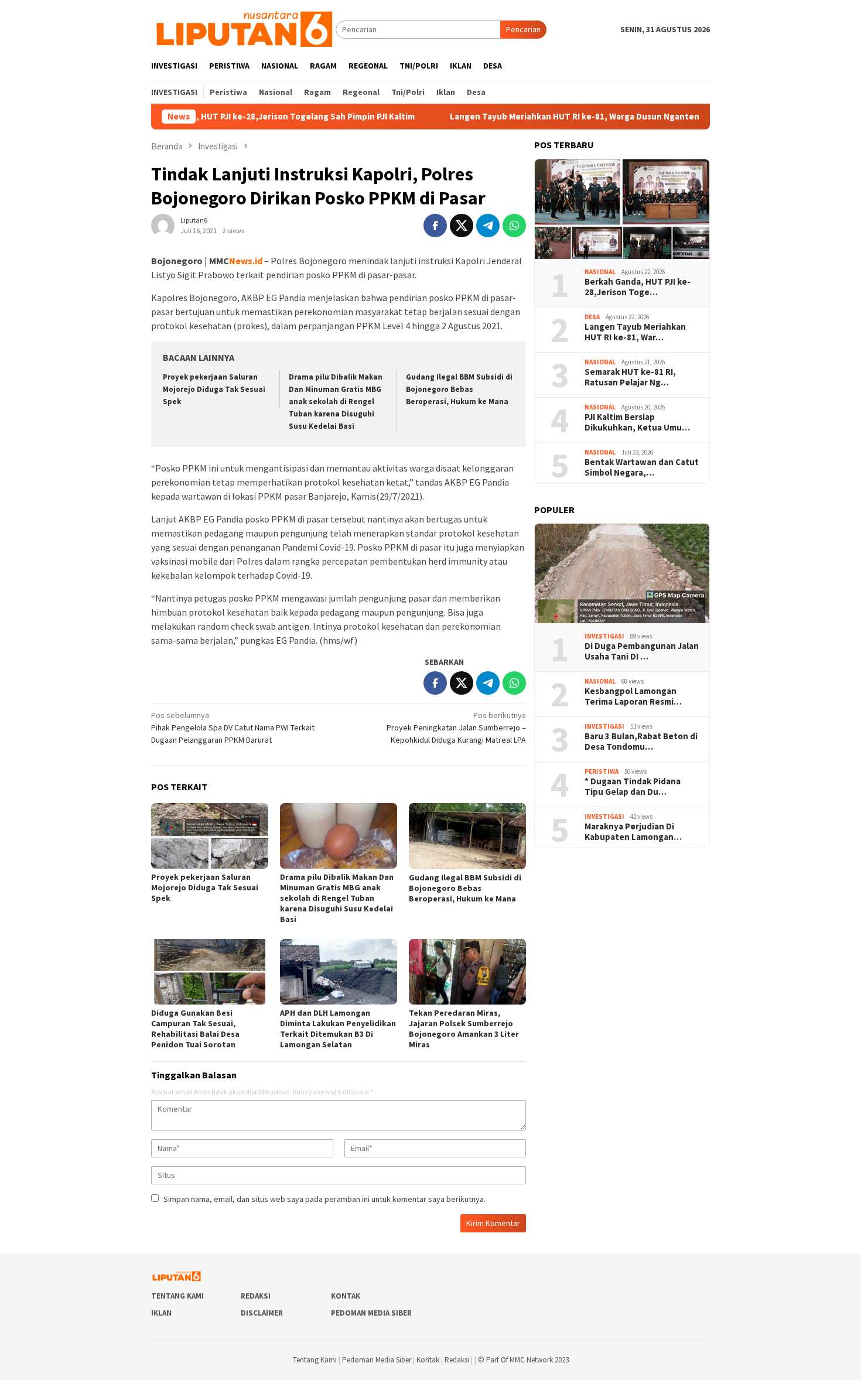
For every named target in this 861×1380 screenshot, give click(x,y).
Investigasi (604, 636)
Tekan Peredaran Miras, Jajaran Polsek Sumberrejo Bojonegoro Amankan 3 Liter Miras (464, 1028)
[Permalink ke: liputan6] (163, 224)
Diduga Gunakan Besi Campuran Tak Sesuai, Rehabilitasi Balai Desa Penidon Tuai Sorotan (195, 1028)
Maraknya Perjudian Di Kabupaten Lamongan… (633, 831)
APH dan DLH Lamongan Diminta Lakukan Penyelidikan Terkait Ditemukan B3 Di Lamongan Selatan (338, 1028)
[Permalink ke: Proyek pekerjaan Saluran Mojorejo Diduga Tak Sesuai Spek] (209, 836)
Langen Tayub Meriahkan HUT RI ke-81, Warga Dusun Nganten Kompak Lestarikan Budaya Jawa (591, 116)
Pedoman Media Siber (371, 1313)
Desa (592, 317)
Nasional (600, 272)
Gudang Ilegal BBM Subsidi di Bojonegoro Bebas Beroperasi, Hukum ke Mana (459, 389)
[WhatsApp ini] (514, 225)
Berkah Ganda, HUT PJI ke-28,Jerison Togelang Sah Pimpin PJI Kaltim (227, 116)
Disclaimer (262, 1313)
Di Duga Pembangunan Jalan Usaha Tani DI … (642, 651)
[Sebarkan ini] (435, 225)
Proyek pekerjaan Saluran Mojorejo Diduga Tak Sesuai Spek (214, 389)
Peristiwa (602, 771)
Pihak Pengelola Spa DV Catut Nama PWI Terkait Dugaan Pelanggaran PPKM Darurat (233, 727)
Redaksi (256, 1296)
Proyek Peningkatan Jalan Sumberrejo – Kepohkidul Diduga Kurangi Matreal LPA (456, 727)
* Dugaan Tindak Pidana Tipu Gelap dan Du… (633, 786)
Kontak (345, 1296)
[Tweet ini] (461, 225)
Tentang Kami (177, 1296)
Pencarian (523, 29)
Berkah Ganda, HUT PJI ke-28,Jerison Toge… (638, 287)
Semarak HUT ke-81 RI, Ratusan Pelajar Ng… (630, 377)
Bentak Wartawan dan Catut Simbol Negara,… (642, 467)
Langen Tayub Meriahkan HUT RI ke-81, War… (635, 332)
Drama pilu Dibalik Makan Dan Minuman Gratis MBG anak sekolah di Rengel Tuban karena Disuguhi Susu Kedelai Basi (335, 401)
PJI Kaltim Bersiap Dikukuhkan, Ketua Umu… (637, 422)
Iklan (161, 1313)
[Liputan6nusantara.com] (243, 28)
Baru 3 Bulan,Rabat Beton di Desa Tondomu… (641, 741)
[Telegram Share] (488, 225)
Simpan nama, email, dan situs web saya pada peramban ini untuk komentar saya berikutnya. (324, 1199)
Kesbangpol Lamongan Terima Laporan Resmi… (633, 696)
